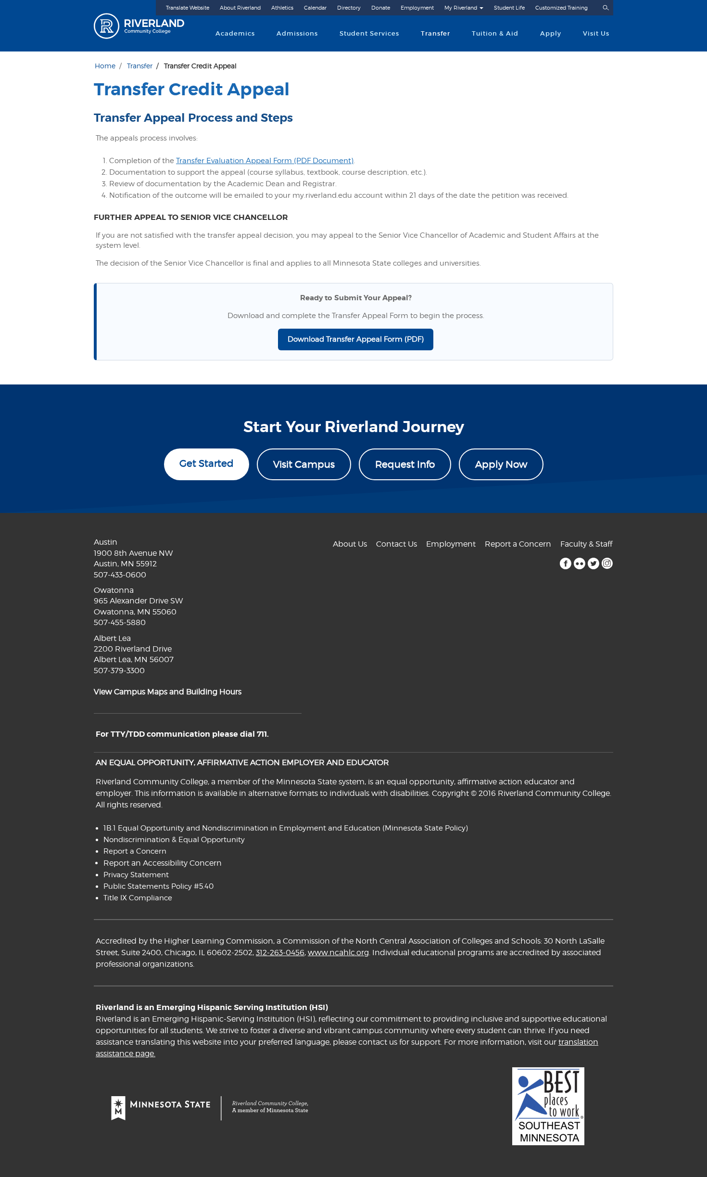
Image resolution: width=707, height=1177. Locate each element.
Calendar (315, 7)
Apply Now (501, 464)
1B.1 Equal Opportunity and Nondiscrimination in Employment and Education (241, 828)
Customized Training (561, 7)
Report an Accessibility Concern (162, 863)
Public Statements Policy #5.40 (158, 886)
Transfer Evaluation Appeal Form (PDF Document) (265, 160)
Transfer (435, 33)
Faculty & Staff (586, 544)
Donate (380, 7)
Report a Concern (518, 544)
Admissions (297, 33)
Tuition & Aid (495, 33)
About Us (350, 544)
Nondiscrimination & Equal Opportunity (174, 839)
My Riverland (460, 7)
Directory (349, 7)
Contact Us (396, 544)
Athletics (282, 7)
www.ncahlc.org (338, 952)
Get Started (206, 463)
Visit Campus (304, 464)
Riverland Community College (147, 26)
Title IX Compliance (137, 898)
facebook (565, 563)
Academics (235, 33)
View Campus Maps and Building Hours (167, 691)
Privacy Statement (136, 874)
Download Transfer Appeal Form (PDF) (356, 339)
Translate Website (187, 7)
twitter (593, 563)
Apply (550, 33)
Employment (417, 7)
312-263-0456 (280, 952)
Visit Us (596, 33)
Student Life (509, 7)
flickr (579, 563)
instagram (607, 563)
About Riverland (240, 7)
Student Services (369, 33)
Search (605, 7)
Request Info (405, 464)
